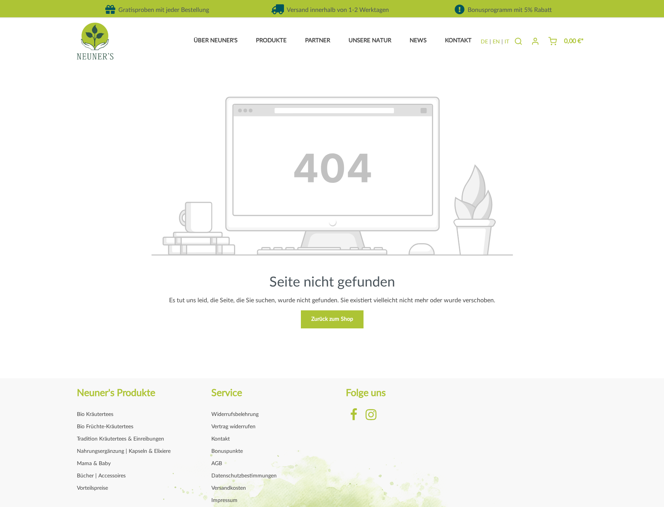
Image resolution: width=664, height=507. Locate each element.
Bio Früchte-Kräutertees (105, 426)
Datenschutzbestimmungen (244, 476)
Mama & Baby (94, 463)
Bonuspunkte (227, 451)
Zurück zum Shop (332, 319)
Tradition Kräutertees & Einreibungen (120, 439)
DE (484, 42)
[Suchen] (518, 41)
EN (496, 42)
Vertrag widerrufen (233, 426)
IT (507, 42)
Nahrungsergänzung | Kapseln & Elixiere (124, 451)
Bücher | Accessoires (101, 476)
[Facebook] (354, 419)
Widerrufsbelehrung (235, 414)
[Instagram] (371, 419)
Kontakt (220, 439)
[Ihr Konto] (535, 41)
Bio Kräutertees (95, 414)
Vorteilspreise (92, 488)
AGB (216, 463)
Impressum (224, 500)
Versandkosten (228, 488)
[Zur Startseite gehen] (95, 41)
